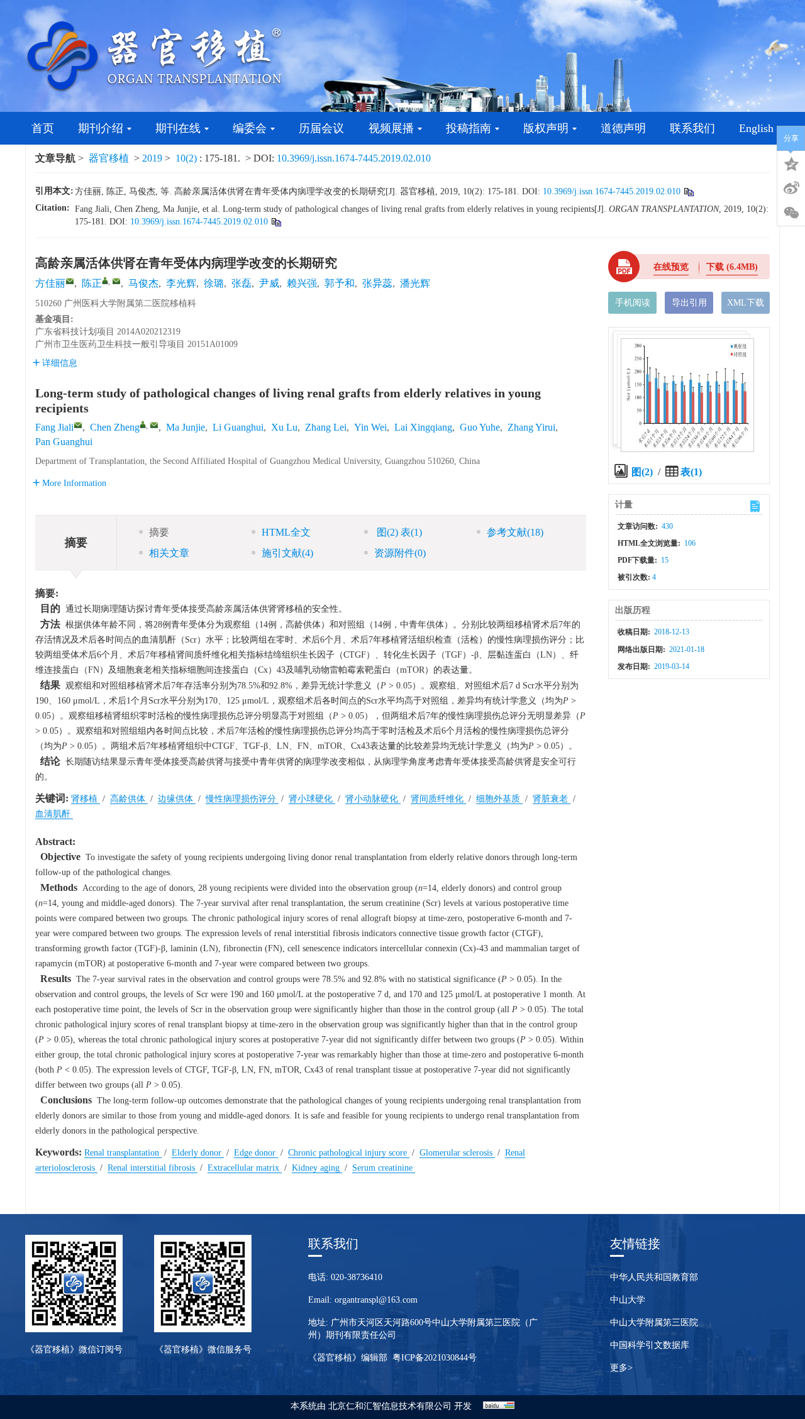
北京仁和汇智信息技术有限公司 (390, 1406)
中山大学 (627, 1300)
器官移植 (109, 158)
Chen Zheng (115, 427)
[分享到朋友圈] (791, 213)
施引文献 (287, 553)
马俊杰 (143, 283)
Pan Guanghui (63, 441)
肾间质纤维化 (438, 798)
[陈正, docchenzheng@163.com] (105, 280)
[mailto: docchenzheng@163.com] (154, 425)
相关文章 (169, 553)
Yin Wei (370, 427)
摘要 (159, 532)
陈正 (92, 283)
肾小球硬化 (312, 798)
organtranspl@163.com (376, 1300)
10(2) (187, 158)
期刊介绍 (100, 128)
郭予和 (340, 283)
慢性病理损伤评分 (242, 798)
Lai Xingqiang (423, 427)
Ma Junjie (185, 427)
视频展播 (391, 128)
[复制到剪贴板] (688, 191)
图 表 (398, 532)
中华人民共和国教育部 (654, 1277)
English (756, 128)
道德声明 (623, 128)
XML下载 (745, 302)
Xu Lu (284, 427)
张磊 (241, 283)
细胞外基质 (499, 798)
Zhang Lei (326, 427)
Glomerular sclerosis (457, 1152)
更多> (621, 1367)
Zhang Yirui (531, 427)
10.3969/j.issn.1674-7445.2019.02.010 (354, 158)
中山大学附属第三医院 (654, 1322)
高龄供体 (129, 798)
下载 (732, 267)
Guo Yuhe (480, 427)
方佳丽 (50, 283)
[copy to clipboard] (276, 221)
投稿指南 (468, 128)
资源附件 (400, 553)
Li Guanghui (238, 427)
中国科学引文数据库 (649, 1345)
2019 (152, 158)
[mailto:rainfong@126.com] (69, 281)
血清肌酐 (54, 814)
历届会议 (321, 128)
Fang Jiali (54, 427)
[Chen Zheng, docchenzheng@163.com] (143, 424)
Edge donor (256, 1152)
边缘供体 (177, 798)
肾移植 (85, 798)
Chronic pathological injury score (348, 1152)
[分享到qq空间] (791, 163)
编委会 (250, 128)
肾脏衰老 (551, 798)
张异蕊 (377, 283)
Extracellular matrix (245, 1168)
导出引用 (689, 302)
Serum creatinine (383, 1168)
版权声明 (546, 128)
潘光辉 (415, 283)
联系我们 (692, 128)
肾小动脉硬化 (373, 798)
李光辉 (181, 283)
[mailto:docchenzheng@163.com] (116, 281)
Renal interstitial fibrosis (152, 1168)
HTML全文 (286, 532)
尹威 (269, 283)
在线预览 (671, 267)
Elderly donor (198, 1152)
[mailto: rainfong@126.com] (78, 425)
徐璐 (214, 283)
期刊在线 (178, 128)
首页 (42, 128)
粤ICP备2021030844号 (434, 1357)
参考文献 (515, 532)
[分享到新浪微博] (791, 188)
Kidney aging (317, 1168)
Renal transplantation (123, 1152)
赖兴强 (302, 283)
